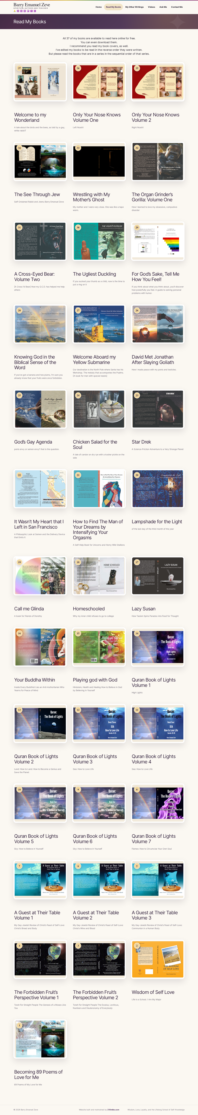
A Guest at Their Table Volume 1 (37, 915)
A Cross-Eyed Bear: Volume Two (34, 276)
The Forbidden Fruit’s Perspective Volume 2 (95, 994)
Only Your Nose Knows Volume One (96, 117)
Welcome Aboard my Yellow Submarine (94, 359)
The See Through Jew (37, 194)
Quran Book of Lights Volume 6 (95, 838)
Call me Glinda (29, 609)
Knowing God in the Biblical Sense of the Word (35, 362)
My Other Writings (134, 7)
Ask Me (163, 7)
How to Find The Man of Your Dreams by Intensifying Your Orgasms (98, 529)
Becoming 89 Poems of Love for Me (38, 1074)
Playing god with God (95, 680)
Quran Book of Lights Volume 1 (154, 682)
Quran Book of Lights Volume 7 (154, 838)
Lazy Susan (144, 609)
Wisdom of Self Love (153, 992)
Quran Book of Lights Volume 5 (36, 838)
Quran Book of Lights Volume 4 (154, 759)
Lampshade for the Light (157, 521)
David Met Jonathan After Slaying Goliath (153, 359)
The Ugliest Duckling (94, 274)
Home (99, 7)
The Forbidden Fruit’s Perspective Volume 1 (36, 994)
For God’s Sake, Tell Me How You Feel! (155, 276)
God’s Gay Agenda (33, 442)
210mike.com (113, 1110)
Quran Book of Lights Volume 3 (95, 759)
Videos (151, 7)
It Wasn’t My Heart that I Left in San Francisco (39, 524)
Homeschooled (89, 609)
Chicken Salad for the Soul (95, 444)
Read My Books (113, 7)
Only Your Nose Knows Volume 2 (155, 117)
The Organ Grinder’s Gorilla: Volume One (152, 197)
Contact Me (177, 7)
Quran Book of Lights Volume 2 (36, 759)
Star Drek (141, 442)
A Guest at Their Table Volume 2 (96, 915)
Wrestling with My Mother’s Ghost (91, 197)
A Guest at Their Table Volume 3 (155, 915)
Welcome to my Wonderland (30, 117)
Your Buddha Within (34, 680)
